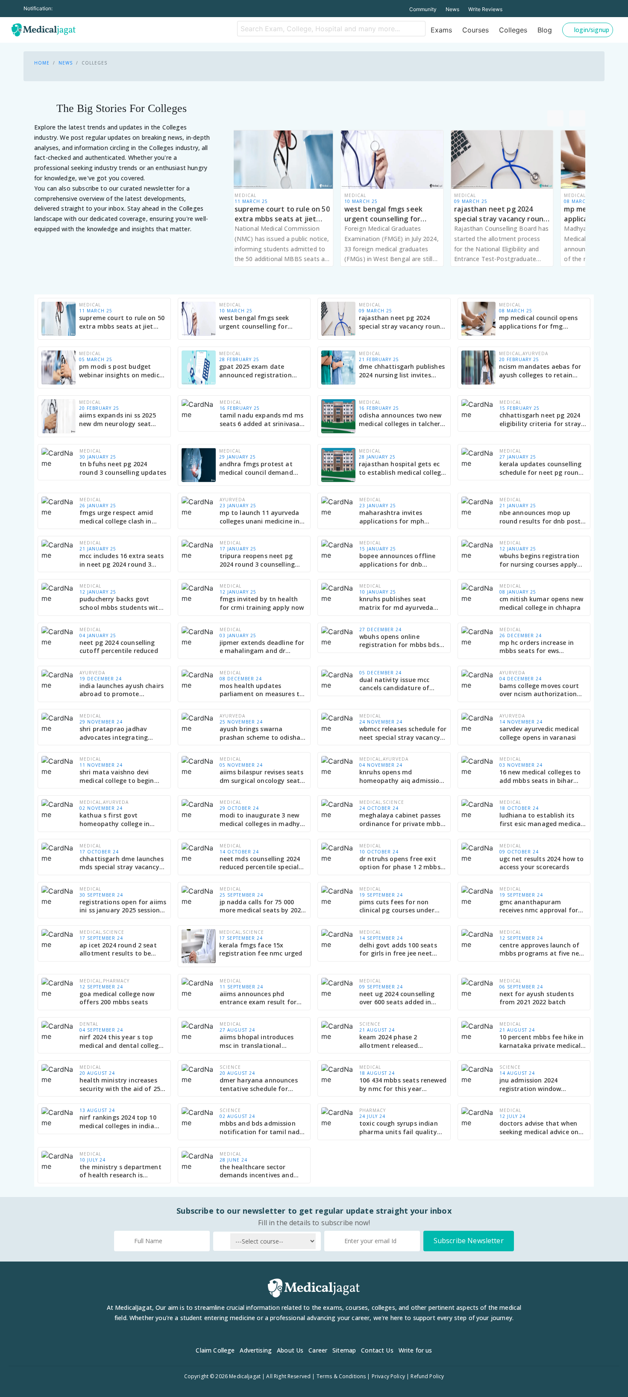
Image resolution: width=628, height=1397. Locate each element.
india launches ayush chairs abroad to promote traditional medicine (121, 690)
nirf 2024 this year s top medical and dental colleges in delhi (122, 1041)
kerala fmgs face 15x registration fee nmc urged (260, 949)
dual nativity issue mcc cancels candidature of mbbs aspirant (394, 684)
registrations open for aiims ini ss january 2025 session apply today (122, 906)
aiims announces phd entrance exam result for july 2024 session (258, 998)
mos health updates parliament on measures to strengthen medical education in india (262, 690)
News (452, 9)
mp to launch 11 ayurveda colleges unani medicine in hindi (260, 517)
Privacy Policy (388, 1376)
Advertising (256, 1350)
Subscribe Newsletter (469, 1240)
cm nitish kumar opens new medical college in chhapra (541, 603)
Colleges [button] (513, 30)
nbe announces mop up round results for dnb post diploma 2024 (540, 517)
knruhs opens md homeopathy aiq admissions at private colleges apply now (402, 776)
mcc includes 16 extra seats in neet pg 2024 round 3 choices (121, 560)
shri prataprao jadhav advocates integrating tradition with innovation (118, 733)
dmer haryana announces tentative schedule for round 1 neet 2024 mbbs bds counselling (263, 1084)
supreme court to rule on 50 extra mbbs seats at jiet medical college (282, 214)
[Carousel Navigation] (500, 118)
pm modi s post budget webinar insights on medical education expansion (122, 370)
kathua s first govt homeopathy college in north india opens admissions (114, 819)
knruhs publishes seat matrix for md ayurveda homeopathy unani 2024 (396, 603)
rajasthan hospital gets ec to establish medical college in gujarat (401, 468)
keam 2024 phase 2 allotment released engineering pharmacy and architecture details (400, 1041)
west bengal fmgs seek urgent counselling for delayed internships (383, 214)
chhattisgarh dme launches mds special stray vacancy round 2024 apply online (121, 863)
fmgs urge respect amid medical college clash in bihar (116, 517)
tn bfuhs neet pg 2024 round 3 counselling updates (122, 468)
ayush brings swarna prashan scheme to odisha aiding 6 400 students (260, 733)
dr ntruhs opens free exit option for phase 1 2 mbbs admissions (399, 863)
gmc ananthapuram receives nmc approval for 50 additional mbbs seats (538, 906)
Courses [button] (475, 30)
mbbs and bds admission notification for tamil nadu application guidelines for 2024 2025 (262, 1127)
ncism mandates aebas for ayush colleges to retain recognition (540, 370)
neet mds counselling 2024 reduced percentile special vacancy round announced (260, 863)
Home (42, 63)
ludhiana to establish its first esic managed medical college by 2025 (541, 819)
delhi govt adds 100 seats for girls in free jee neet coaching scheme (398, 949)
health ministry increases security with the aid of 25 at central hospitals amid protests (119, 1084)
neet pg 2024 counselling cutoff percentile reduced (118, 646)
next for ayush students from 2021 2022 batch (536, 998)
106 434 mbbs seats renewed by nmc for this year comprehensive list (402, 1084)
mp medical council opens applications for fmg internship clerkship (538, 322)
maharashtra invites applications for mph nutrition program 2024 (395, 517)
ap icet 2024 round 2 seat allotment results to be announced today (118, 949)
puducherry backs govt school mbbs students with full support (120, 603)
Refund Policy (427, 1376)
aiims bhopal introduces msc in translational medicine (256, 1041)
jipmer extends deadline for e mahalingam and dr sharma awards (262, 646)
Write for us (415, 1350)
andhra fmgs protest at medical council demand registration (256, 468)
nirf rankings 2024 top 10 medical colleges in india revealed (117, 1121)
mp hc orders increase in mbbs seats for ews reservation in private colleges (536, 646)
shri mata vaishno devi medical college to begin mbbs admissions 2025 (116, 776)
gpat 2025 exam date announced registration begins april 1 (255, 370)
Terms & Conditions (341, 1376)
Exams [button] (441, 30)
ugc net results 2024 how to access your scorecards (541, 863)
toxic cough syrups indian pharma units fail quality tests (398, 1127)
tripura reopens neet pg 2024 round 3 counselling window (257, 560)
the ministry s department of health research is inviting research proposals (120, 1171)
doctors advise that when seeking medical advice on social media (539, 1127)
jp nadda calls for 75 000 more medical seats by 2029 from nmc (262, 906)
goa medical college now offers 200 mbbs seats (116, 998)
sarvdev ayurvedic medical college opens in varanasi (539, 733)
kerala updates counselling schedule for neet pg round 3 (541, 468)
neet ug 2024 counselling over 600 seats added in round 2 (397, 998)
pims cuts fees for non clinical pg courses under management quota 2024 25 (402, 906)
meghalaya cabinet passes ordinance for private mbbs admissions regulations (401, 819)
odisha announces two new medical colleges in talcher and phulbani (400, 419)
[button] (587, 30)
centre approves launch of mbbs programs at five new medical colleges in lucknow (541, 949)
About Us (290, 1350)
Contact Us (377, 1350)
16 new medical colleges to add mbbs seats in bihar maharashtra (540, 776)
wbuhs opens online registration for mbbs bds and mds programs (399, 640)
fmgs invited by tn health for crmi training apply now (262, 603)
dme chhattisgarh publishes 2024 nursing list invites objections (402, 370)
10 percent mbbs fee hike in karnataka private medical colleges (541, 1041)
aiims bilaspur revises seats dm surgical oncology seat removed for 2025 (261, 776)
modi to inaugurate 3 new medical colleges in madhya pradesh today (262, 819)
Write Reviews (485, 9)
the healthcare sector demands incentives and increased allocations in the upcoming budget (262, 1171)
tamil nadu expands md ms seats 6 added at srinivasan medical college (262, 419)
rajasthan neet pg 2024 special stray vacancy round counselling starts (501, 214)
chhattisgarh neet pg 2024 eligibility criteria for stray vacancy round (540, 419)
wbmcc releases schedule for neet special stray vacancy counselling (402, 733)
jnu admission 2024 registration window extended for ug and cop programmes (537, 1084)
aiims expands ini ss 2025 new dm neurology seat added (117, 419)
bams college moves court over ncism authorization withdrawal (539, 690)
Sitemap (344, 1350)
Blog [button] (544, 30)
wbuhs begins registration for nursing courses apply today (539, 560)
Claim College (215, 1350)
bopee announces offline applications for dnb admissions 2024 (397, 560)
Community (423, 9)
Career (317, 1350)
